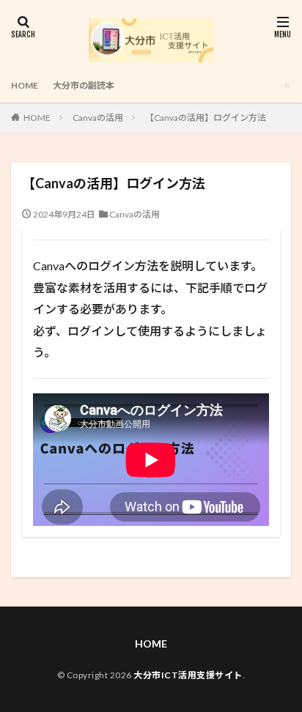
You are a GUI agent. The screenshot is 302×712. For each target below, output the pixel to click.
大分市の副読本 (83, 85)
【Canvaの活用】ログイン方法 (205, 117)
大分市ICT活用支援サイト (188, 675)
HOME (24, 85)
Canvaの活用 (98, 117)
